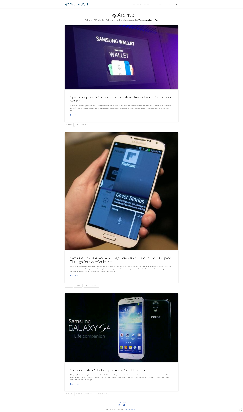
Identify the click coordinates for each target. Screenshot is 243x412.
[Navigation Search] (176, 4)
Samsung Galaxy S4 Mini (84, 394)
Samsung (69, 125)
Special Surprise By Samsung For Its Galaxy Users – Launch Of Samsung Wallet (121, 99)
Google (68, 285)
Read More (74, 115)
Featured (69, 394)
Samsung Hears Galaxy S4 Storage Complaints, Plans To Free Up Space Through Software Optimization (120, 260)
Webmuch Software (130, 409)
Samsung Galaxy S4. (82, 125)
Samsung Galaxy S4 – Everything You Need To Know (107, 370)
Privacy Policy (121, 402)
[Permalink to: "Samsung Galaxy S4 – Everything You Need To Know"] (121, 327)
